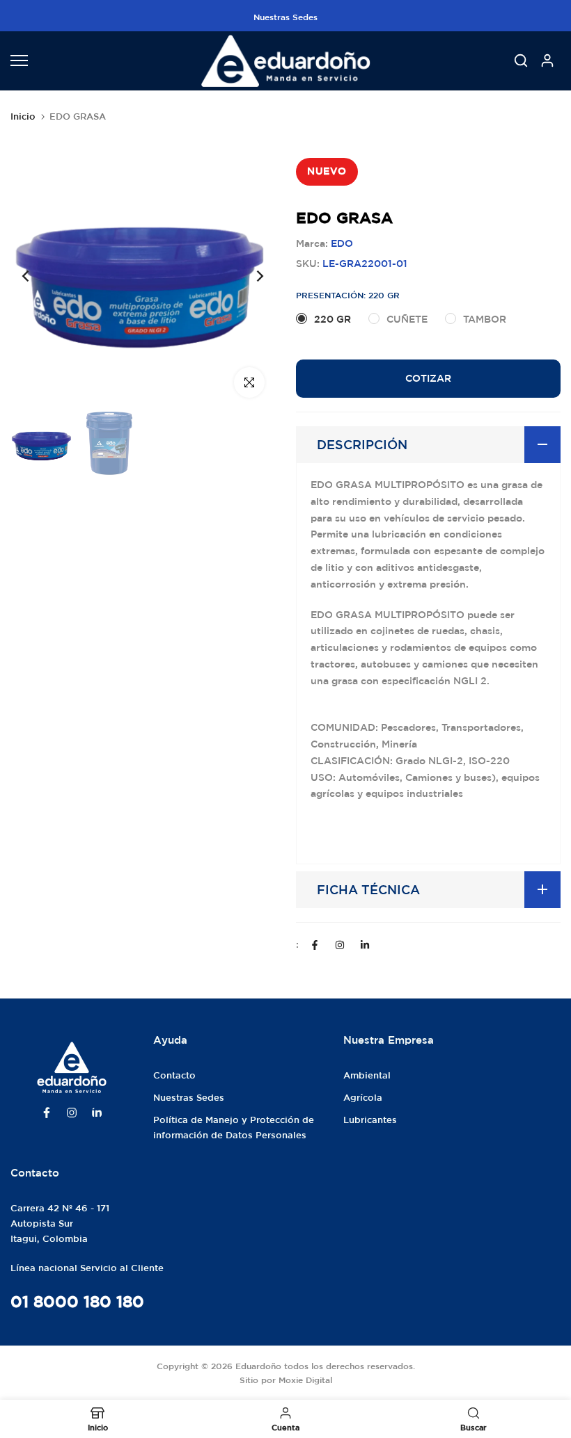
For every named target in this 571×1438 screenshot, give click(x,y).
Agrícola (362, 1097)
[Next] (249, 275)
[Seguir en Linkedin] (364, 945)
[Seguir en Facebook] (314, 945)
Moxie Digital (305, 1379)
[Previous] (36, 275)
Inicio (23, 116)
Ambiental (367, 1075)
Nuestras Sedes (285, 17)
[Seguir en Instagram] (339, 945)
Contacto (174, 1075)
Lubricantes (370, 1120)
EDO (342, 243)
